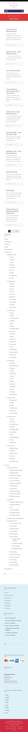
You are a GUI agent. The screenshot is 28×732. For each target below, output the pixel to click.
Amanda (12, 283)
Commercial (8, 600)
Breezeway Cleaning (15, 504)
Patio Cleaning (13, 552)
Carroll (11, 291)
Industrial (8, 603)
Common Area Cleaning (15, 475)
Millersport (12, 296)
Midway (12, 405)
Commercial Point (14, 424)
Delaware (12, 259)
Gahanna (12, 326)
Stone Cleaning (13, 562)
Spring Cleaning (11, 172)
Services (7, 465)
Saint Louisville (13, 394)
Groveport (12, 334)
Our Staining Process (13, 70)
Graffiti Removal (14, 485)
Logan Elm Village (14, 429)
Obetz (11, 347)
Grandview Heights (14, 328)
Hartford (12, 376)
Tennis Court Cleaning (15, 493)
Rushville (12, 304)
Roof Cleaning (13, 559)
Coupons (7, 244)
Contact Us (8, 608)
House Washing (14, 536)
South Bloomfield (14, 437)
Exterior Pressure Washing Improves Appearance (12, 211)
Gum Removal (13, 488)
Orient (11, 434)
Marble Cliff (12, 339)
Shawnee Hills (13, 275)
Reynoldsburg (13, 349)
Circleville (12, 421)
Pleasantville (13, 302)
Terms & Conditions (14, 682)
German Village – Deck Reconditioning (13, 133)
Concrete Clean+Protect (15, 523)
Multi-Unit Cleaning (14, 509)
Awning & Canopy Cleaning (16, 470)
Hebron (12, 381)
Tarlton (12, 440)
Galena (12, 262)
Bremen (12, 289)
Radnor (12, 272)
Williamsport (13, 442)
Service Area (8, 252)
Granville (12, 368)
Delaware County (12, 254)
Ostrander (12, 267)
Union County (11, 445)
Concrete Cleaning (14, 478)
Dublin (11, 323)
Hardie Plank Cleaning (17, 543)
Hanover (12, 371)
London (12, 402)
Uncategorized (9, 568)
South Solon (13, 410)
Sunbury (12, 278)
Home (9, 16)
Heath (11, 378)
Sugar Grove (13, 307)
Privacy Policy (7, 682)
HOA (11, 507)
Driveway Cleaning (14, 528)
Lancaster (12, 294)
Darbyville (12, 426)
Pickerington (13, 299)
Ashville (12, 419)
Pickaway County (12, 416)
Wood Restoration (14, 565)
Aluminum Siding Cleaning (16, 539)
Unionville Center (14, 461)
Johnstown (12, 384)
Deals (7, 247)
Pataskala (12, 391)
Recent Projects (9, 249)
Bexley (12, 313)
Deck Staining (13, 526)
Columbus (12, 320)
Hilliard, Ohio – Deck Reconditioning (13, 113)
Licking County (11, 360)
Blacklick (12, 315)
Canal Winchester (14, 318)
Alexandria (12, 363)
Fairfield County (11, 281)
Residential (8, 605)
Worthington (13, 357)
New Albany (13, 344)
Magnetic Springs (14, 448)
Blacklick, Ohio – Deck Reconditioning (13, 53)
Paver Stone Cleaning (15, 554)
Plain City (12, 456)
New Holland (13, 432)
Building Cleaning (14, 472)
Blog (7, 239)
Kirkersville (12, 386)
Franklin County (11, 310)
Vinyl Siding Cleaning (17, 548)
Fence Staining (13, 531)
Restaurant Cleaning (14, 491)
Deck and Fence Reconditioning (11, 30)
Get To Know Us (9, 595)
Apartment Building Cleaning (16, 502)
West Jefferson (13, 413)
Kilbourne (12, 265)
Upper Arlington (14, 352)
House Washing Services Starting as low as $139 (13, 91)
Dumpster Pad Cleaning (15, 483)
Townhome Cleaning (15, 515)
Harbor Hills (13, 373)
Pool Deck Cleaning (14, 557)
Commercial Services (12, 467)
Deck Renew (10, 190)
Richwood (12, 458)
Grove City (12, 331)
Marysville (12, 450)
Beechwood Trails (14, 365)
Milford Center (13, 453)
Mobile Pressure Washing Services (16, 518)
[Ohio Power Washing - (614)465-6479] (14, 5)
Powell (11, 270)
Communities (11, 499)
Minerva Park (13, 341)
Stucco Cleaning (16, 546)
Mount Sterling (13, 408)
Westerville (13, 354)
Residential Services (12, 521)
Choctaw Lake (13, 400)
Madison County (11, 397)
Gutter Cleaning (13, 533)
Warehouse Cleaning (15, 496)
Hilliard (12, 336)
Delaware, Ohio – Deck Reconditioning (13, 152)
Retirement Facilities (15, 512)
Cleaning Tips (8, 241)
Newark (12, 389)
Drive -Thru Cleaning (15, 480)
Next (16, 231)
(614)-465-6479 (7, 679)
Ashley (11, 257)
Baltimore (12, 286)
